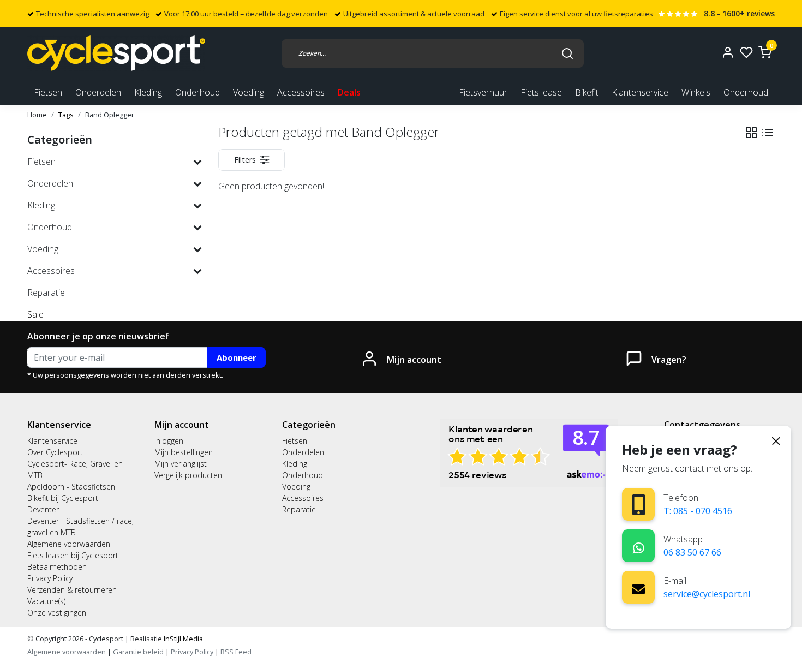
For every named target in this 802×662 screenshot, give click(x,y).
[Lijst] (768, 133)
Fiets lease (541, 92)
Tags (66, 115)
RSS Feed (236, 652)
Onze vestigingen (56, 612)
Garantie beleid (139, 652)
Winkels (695, 92)
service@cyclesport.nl (706, 594)
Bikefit (586, 92)
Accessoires (303, 498)
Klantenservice (640, 92)
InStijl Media (182, 638)
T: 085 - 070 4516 (697, 511)
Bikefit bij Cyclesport (62, 498)
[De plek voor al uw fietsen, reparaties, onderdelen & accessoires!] (116, 53)
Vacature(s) (46, 601)
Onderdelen (303, 452)
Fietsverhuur (483, 92)
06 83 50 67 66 (692, 552)
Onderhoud (745, 92)
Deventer (43, 509)
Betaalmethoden (57, 567)
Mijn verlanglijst (180, 463)
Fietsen (294, 441)
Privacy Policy (50, 578)
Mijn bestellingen (183, 452)
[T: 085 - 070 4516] (638, 504)
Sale (35, 314)
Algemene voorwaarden (68, 544)
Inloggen (168, 441)
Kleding (294, 463)
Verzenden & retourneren (72, 590)
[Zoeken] (567, 53)
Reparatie (299, 509)
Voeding (296, 486)
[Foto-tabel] (751, 133)
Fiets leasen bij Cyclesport (72, 555)
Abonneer (236, 357)
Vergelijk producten (188, 475)
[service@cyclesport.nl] (638, 587)
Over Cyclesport (55, 452)
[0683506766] (638, 546)
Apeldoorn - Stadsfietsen (71, 486)
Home (37, 115)
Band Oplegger (109, 115)
